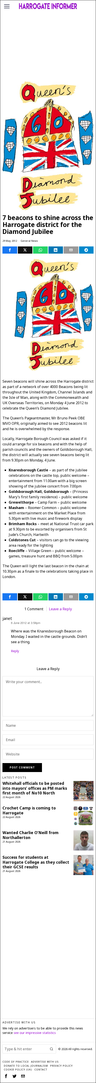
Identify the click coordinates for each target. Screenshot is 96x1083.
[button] (51, 1048)
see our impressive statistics (35, 1033)
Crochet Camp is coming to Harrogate (29, 810)
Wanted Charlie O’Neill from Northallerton (30, 835)
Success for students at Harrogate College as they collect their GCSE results (35, 862)
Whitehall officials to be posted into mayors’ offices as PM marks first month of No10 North (34, 788)
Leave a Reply (60, 608)
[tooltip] (9, 250)
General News (29, 240)
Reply (15, 651)
